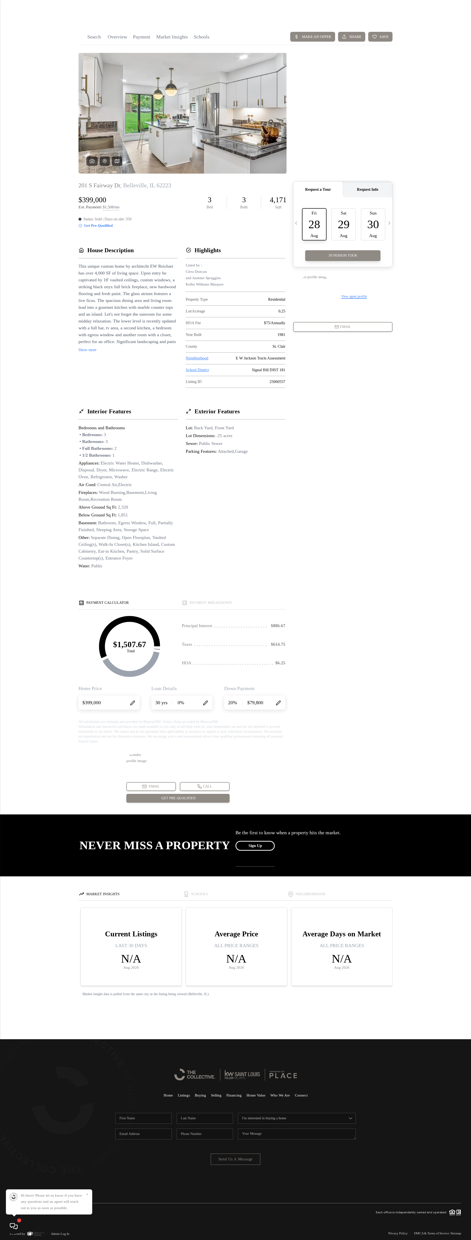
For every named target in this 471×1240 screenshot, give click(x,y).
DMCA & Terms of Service (431, 1233)
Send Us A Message (235, 1159)
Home (168, 1095)
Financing (234, 1095)
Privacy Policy (398, 1233)
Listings (184, 1095)
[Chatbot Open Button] (14, 1226)
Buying (200, 1095)
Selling (216, 1095)
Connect (301, 1095)
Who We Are (280, 1095)
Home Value (256, 1095)
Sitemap (455, 1233)
